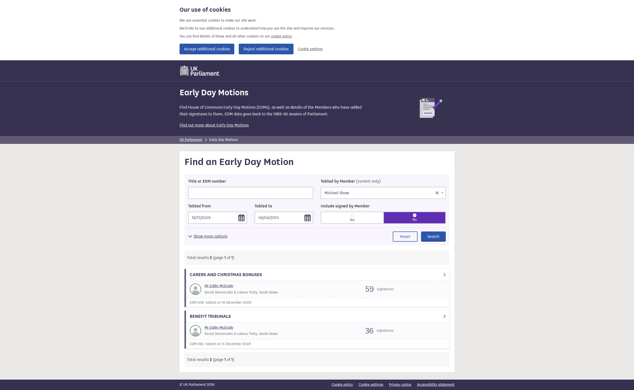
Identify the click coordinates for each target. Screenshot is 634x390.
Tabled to (263, 206)
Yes (352, 220)
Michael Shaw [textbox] (381, 192)
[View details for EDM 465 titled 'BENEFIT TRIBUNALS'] (317, 330)
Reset (405, 236)
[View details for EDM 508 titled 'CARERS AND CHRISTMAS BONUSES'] (317, 288)
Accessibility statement (435, 385)
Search (433, 236)
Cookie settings (310, 49)
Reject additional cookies (266, 49)
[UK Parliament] (200, 70)
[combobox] (383, 193)
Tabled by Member (351, 181)
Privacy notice (400, 385)
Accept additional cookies (207, 49)
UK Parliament (191, 140)
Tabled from (199, 206)
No (414, 220)
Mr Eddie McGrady (219, 286)
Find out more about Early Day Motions (214, 125)
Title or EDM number (207, 181)
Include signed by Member (345, 206)
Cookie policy (342, 385)
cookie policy (281, 36)
